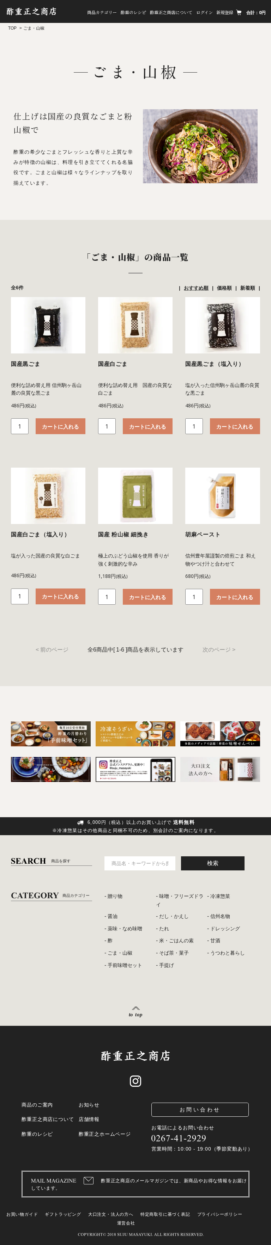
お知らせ (89, 1105)
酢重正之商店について (171, 12)
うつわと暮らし (227, 953)
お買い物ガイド (22, 1214)
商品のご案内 (37, 1105)
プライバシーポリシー (219, 1214)
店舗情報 (89, 1119)
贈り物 (115, 896)
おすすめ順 (196, 288)
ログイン (204, 12)
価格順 (224, 288)
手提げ (166, 965)
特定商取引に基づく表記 (165, 1214)
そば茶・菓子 (174, 953)
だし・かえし (174, 916)
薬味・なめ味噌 (125, 928)
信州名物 (220, 916)
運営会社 (126, 1223)
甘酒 (215, 940)
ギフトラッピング (63, 1214)
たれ (164, 928)
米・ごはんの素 (176, 940)
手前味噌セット (125, 965)
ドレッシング (225, 928)
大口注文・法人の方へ (110, 1214)
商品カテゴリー (102, 12)
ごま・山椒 (120, 953)
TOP (12, 28)
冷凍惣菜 (220, 896)
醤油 (113, 916)
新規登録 (224, 12)
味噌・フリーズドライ (180, 900)
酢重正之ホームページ (105, 1134)
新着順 (247, 288)
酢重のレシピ (133, 12)
